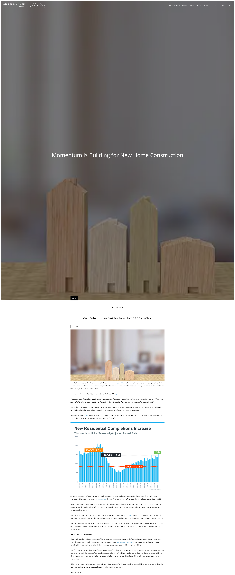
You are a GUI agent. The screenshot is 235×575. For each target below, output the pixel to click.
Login (229, 5)
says (116, 394)
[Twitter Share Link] (76, 331)
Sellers (191, 5)
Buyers (184, 5)
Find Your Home (174, 5)
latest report (128, 515)
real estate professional (124, 542)
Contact (222, 5)
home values (102, 499)
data (87, 415)
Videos (206, 5)
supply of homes (121, 383)
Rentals (198, 5)
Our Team (214, 5)
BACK (74, 298)
